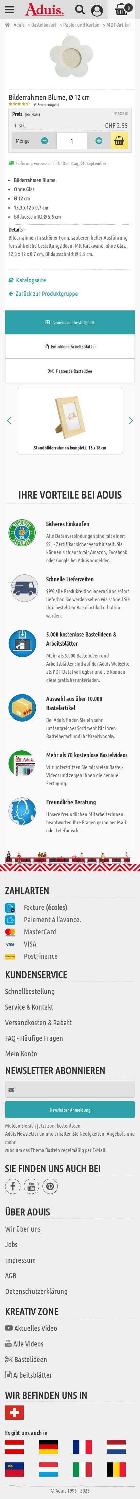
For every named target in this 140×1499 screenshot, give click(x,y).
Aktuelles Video (35, 1327)
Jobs (11, 1244)
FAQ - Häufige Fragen (34, 1037)
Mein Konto (21, 1053)
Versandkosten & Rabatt (38, 1022)
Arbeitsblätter (32, 1374)
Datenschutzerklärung (36, 1291)
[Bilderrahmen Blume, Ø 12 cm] (71, 59)
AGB (10, 1275)
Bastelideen (30, 1359)
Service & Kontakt (29, 1006)
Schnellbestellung (30, 991)
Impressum (20, 1259)
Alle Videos (28, 1343)
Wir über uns (23, 1228)
